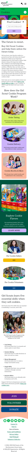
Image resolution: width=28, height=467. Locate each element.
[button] (22, 4)
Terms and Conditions (14, 432)
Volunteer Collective (14, 439)
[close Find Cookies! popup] (21, 20)
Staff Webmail (14, 437)
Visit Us (14, 426)
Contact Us (14, 424)
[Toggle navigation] (25, 4)
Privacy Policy (14, 434)
